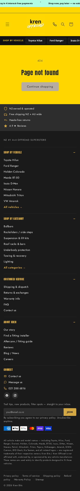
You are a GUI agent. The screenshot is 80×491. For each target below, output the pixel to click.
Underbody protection (17, 250)
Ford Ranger (57, 40)
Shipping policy (51, 476)
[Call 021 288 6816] (55, 24)
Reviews (8, 347)
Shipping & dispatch (16, 287)
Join (70, 412)
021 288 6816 (17, 388)
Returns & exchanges (16, 292)
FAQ (6, 304)
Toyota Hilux (35, 40)
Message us (16, 382)
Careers (8, 359)
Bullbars (8, 226)
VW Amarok (11, 201)
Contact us (10, 310)
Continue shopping (40, 86)
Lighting (8, 261)
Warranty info (12, 298)
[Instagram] (15, 395)
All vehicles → (13, 207)
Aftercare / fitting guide (18, 341)
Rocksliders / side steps (18, 232)
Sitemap (40, 479)
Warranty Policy (22, 479)
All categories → (15, 267)
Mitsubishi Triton (14, 195)
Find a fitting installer (16, 335)
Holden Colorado (14, 171)
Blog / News (11, 353)
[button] (7, 24)
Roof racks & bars (14, 244)
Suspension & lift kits (16, 238)
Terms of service (31, 476)
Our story (9, 330)
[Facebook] (7, 395)
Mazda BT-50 (11, 177)
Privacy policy (11, 476)
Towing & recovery (15, 256)
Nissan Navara (13, 189)
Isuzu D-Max (11, 183)
